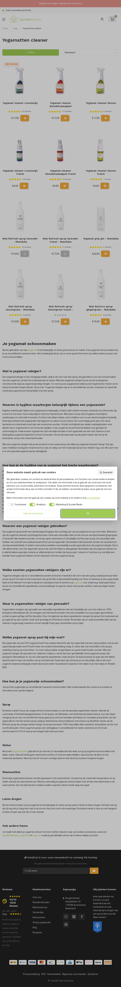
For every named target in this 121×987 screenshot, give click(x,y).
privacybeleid (93, 498)
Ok (87, 513)
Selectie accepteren (33, 513)
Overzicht (107, 472)
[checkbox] (16, 504)
